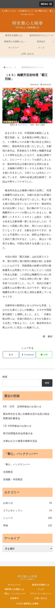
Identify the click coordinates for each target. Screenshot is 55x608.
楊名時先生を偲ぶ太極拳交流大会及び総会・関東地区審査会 (27, 416)
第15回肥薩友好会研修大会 (18, 433)
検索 (4, 376)
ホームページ (14, 584)
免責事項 (14, 598)
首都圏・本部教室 (13, 479)
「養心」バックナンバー (16, 464)
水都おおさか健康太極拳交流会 (20, 441)
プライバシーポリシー (40, 593)
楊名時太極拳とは (40, 584)
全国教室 (8, 472)
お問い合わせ (40, 598)
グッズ (40, 589)
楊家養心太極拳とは (14, 589)
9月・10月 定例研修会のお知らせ (22, 406)
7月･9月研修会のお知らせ (17, 426)
